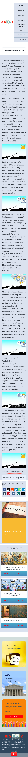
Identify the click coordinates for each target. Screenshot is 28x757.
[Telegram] (24, 490)
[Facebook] (4, 490)
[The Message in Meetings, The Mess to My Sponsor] (14, 552)
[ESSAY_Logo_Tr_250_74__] (14, 734)
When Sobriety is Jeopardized (14, 620)
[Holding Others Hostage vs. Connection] (14, 579)
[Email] (23, 494)
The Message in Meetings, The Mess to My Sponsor (14, 568)
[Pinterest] (9, 494)
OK (14, 754)
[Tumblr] (4, 494)
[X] (8, 490)
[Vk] (14, 494)
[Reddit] (12, 490)
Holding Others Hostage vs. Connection (14, 595)
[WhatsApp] (20, 490)
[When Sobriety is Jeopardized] (14, 606)
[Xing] (18, 494)
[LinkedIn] (16, 490)
